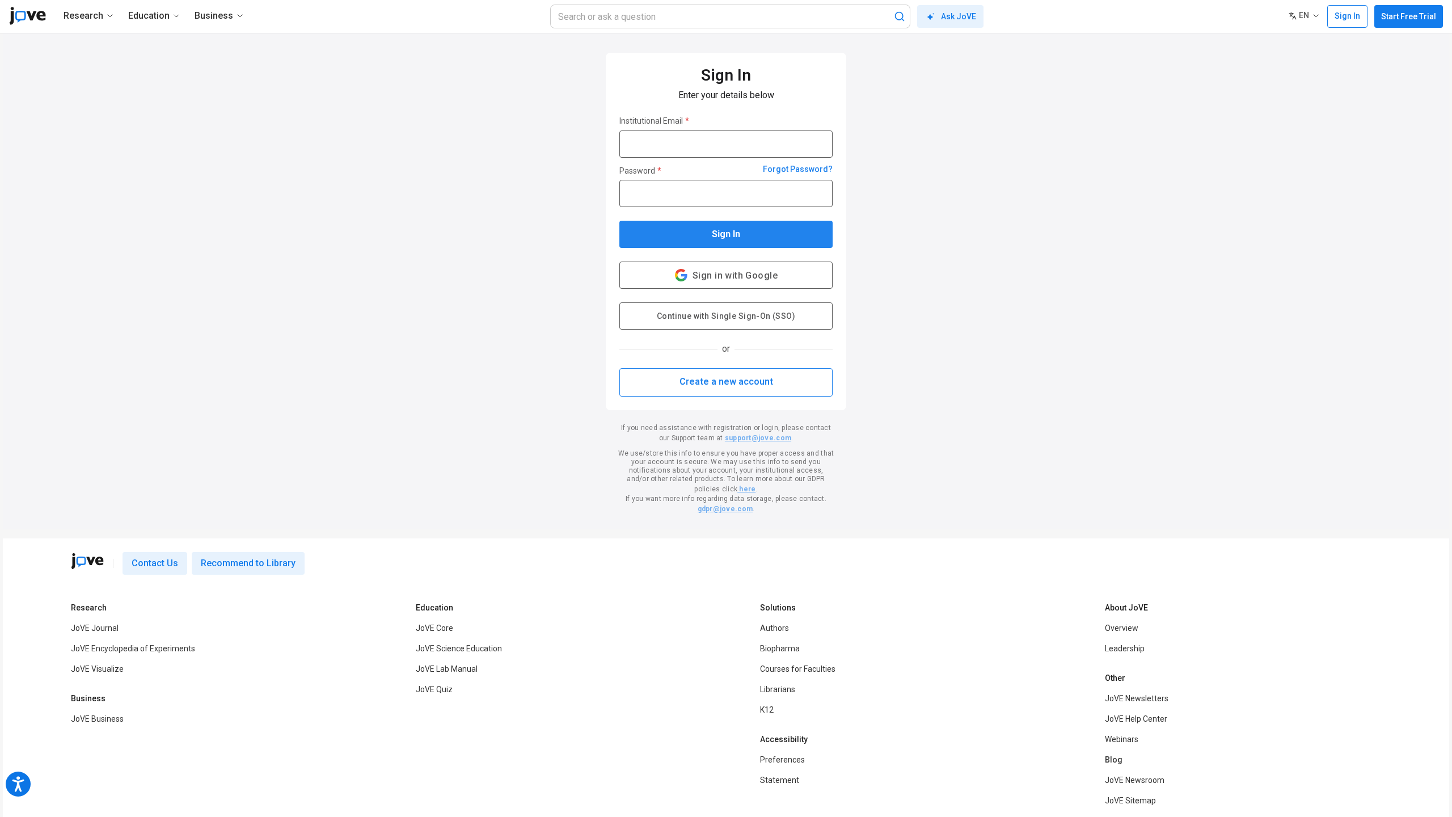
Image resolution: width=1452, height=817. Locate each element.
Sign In (726, 234)
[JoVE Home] (27, 16)
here (746, 489)
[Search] (899, 16)
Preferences (782, 759)
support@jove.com (758, 438)
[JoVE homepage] (87, 561)
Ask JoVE (958, 16)
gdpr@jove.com (725, 509)
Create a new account (726, 381)
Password (640, 170)
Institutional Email (654, 120)
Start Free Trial (1408, 16)
